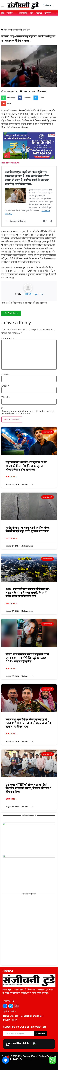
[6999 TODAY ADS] (29, 824)
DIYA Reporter (34, 294)
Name (5, 374)
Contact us (26, 1015)
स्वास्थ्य (39, 13)
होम (2, 13)
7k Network (42, 1059)
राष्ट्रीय (9, 13)
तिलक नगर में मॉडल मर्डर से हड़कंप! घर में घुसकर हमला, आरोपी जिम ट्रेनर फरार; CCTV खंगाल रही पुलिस (27, 658)
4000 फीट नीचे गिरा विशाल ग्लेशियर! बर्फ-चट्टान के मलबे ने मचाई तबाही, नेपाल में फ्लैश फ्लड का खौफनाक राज (28, 592)
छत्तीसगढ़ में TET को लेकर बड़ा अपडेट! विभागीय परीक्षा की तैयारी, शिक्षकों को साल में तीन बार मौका (28, 788)
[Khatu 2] (29, 159)
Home (6, 1015)
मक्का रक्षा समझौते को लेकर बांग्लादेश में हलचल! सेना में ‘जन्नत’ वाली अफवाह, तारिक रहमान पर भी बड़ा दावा (29, 723)
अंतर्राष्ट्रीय (23, 13)
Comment (7, 338)
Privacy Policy (10, 1019)
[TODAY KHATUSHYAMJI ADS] (29, 856)
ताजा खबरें (26, 30)
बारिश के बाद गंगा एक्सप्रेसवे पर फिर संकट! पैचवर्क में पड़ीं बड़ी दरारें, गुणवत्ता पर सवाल (28, 529)
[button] (8, 98)
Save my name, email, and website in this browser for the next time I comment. (28, 412)
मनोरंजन (48, 13)
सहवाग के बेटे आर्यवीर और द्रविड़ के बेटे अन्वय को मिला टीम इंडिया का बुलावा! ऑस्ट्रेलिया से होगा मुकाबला (26, 466)
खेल (31, 13)
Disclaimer (38, 1015)
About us (14, 1015)
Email (5, 386)
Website (5, 397)
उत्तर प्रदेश (18, 30)
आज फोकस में (9, 30)
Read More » (11, 477)
